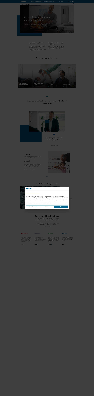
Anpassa (46, 206)
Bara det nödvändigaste (33, 206)
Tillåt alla (61, 206)
